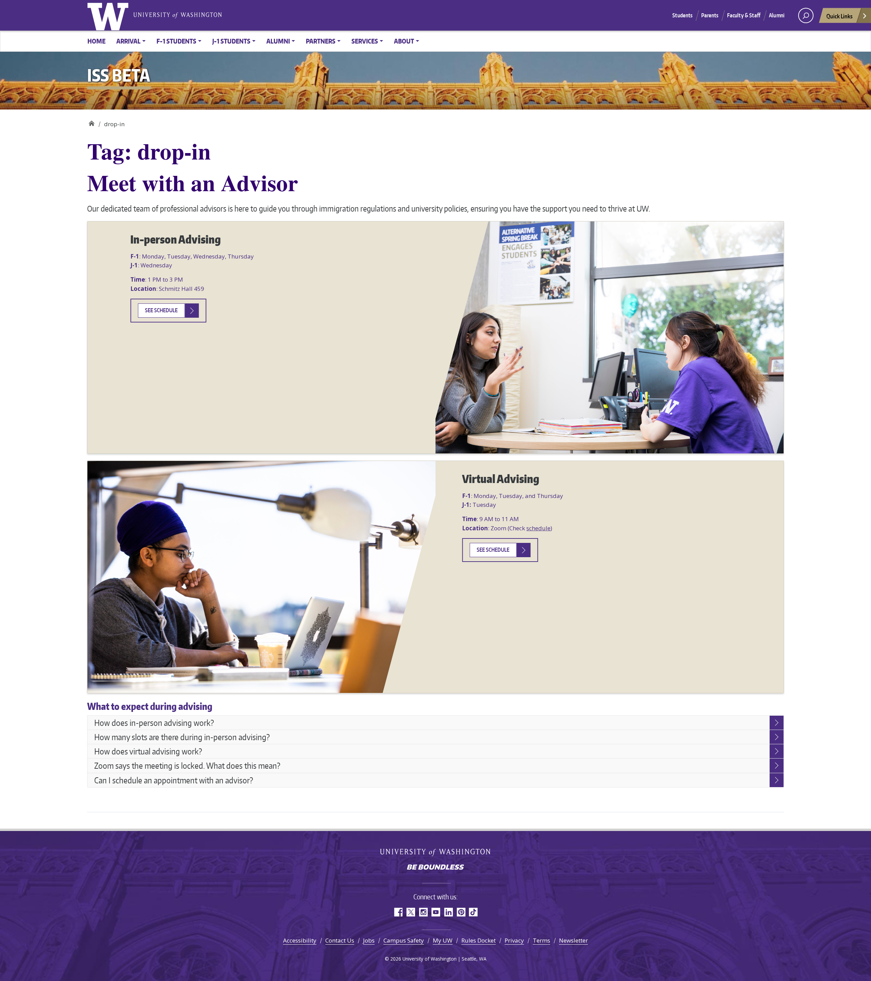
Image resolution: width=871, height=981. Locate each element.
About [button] (404, 41)
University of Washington (109, 15)
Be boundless (435, 868)
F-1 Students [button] (176, 41)
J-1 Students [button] (231, 41)
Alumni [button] (278, 41)
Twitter (410, 912)
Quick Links (839, 16)
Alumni (777, 15)
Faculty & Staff (743, 15)
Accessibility (299, 940)
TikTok (473, 912)
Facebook (397, 912)
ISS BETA (91, 121)
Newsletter (573, 940)
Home (96, 41)
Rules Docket (478, 940)
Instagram (423, 912)
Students (682, 15)
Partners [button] (320, 41)
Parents (710, 15)
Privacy (514, 940)
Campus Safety (403, 940)
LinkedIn (448, 912)
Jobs (369, 940)
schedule (538, 528)
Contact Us (339, 940)
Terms (541, 940)
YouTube (435, 912)
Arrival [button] (128, 41)
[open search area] (806, 15)
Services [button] (364, 41)
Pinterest (460, 912)
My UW (443, 940)
